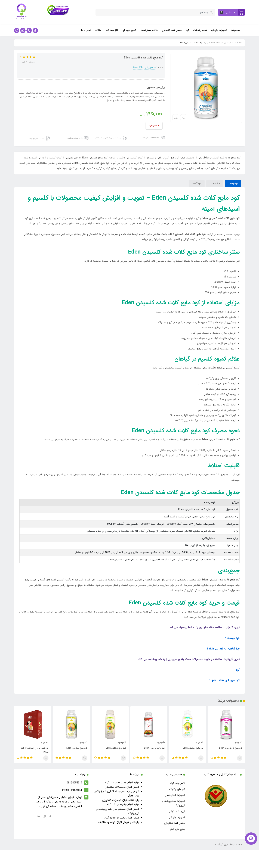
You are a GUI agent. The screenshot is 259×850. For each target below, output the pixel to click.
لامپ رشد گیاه (200, 30)
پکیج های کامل (177, 829)
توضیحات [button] (233, 183)
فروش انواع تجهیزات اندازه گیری (121, 818)
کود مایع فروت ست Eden (230, 748)
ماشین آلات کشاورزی (172, 30)
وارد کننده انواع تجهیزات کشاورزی (120, 800)
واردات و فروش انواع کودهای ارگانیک (118, 822)
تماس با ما (86, 30)
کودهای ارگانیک (177, 789)
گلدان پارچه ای (129, 30)
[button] (231, 12)
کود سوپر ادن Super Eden (144, 67)
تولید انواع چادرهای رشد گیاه (123, 804)
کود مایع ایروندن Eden (154, 748)
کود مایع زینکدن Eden (116, 748)
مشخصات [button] (215, 183)
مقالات (98, 30)
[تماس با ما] (251, 838)
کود (187, 30)
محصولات (235, 30)
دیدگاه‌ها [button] (197, 183)
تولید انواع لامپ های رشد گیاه (122, 782)
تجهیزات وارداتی (219, 30)
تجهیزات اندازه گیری (175, 795)
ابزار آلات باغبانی (177, 811)
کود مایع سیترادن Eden (76, 748)
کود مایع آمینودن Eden (193, 748)
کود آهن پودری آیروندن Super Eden (34, 750)
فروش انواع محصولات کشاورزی (122, 787)
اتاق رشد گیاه (112, 30)
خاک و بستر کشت (149, 30)
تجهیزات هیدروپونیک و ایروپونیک (173, 803)
